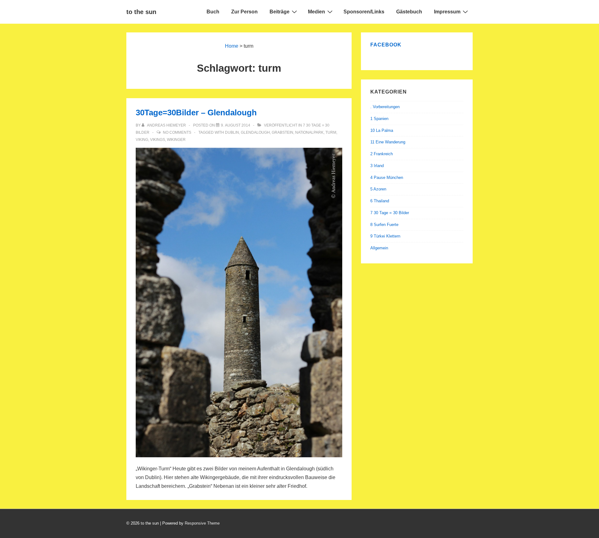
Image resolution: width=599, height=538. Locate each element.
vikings (157, 139)
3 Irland (377, 165)
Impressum (447, 11)
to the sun (141, 11)
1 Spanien (379, 118)
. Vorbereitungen (385, 106)
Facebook (386, 44)
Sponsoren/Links (363, 11)
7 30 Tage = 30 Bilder (389, 212)
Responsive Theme (202, 523)
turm (330, 132)
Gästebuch (409, 11)
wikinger (176, 139)
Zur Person (244, 11)
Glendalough (255, 132)
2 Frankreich (381, 153)
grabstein (282, 132)
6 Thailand (379, 201)
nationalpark (309, 132)
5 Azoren (378, 189)
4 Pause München (386, 177)
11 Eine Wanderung (387, 142)
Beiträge (280, 11)
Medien (316, 11)
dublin (232, 132)
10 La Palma (381, 130)
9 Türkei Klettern (385, 236)
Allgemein (379, 248)
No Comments (177, 132)
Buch (213, 11)
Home (231, 46)
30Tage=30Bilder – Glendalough (196, 112)
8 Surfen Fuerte (384, 224)
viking (142, 139)
